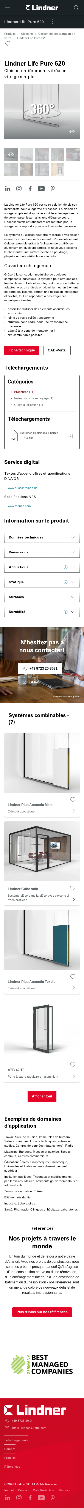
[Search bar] (76, 7)
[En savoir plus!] (67, 567)
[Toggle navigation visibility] (7, 7)
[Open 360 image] (71, 131)
